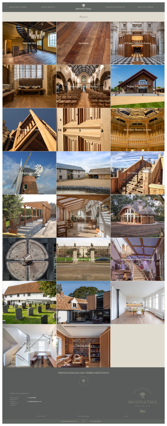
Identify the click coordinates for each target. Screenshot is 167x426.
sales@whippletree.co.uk (34, 401)
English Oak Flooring (18, 7)
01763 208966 (32, 397)
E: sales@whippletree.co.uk (68, 421)
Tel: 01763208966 (95, 421)
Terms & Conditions (83, 416)
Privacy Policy (41, 416)
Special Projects (48, 7)
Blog (126, 416)
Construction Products (115, 7)
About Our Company (146, 7)
